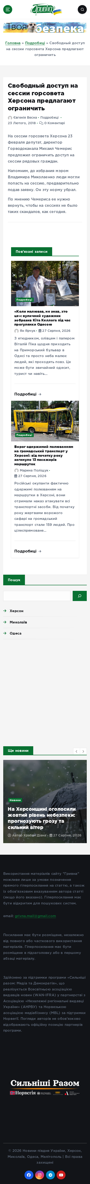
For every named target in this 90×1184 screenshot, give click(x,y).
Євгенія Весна (25, 117)
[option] (45, 801)
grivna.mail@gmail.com (35, 916)
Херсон (16, 611)
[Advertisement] (45, 691)
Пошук (14, 580)
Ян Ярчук (27, 331)
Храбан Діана (34, 835)
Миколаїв (18, 622)
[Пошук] (80, 596)
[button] (76, 751)
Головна (13, 43)
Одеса (15, 633)
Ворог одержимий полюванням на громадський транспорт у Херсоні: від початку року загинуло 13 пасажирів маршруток (43, 455)
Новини (15, 800)
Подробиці (35, 43)
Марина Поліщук (34, 470)
